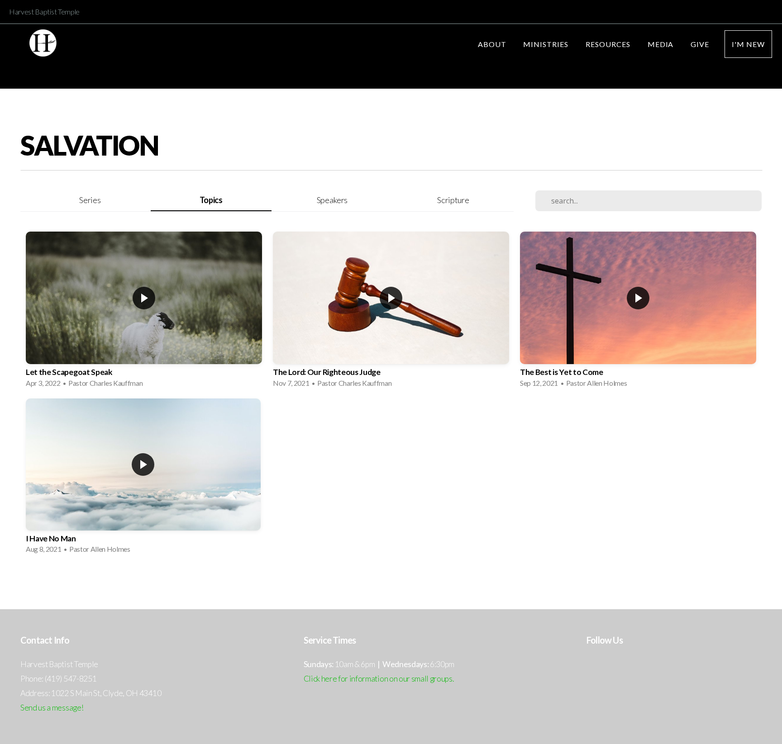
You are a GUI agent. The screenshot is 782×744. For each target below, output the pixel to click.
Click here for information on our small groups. (379, 678)
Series (89, 200)
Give (700, 44)
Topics (211, 200)
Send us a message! (51, 707)
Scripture (453, 200)
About (493, 44)
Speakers (332, 200)
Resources (609, 44)
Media (662, 44)
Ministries (546, 44)
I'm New (748, 44)
